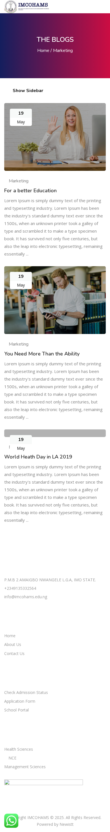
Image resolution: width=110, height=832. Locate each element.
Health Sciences (18, 749)
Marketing (18, 181)
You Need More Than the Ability (42, 353)
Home (43, 50)
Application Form (19, 701)
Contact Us (14, 653)
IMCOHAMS (38, 817)
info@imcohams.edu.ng (25, 596)
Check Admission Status (26, 692)
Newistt (67, 824)
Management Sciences (25, 766)
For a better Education (30, 190)
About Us (12, 644)
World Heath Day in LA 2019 (38, 456)
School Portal (16, 710)
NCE (12, 758)
